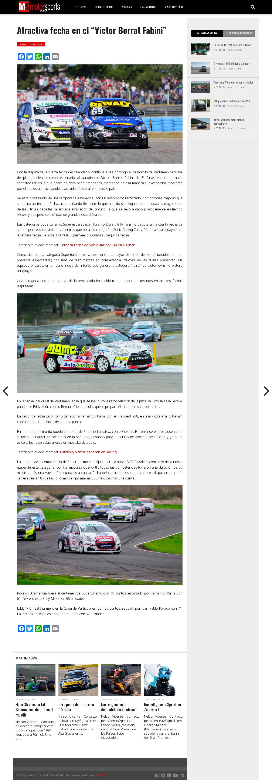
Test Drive (80, 7)
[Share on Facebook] (26, 685)
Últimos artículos (240, 33)
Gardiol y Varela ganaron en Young (88, 452)
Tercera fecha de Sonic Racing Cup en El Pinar (97, 245)
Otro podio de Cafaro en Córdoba (76, 707)
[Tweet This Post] (35, 685)
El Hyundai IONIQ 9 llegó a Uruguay (231, 64)
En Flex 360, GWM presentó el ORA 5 (233, 45)
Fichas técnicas (104, 7)
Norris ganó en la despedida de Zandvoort (119, 707)
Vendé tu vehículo (175, 7)
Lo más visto (209, 33)
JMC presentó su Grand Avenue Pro (232, 101)
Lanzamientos (148, 7)
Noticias (127, 7)
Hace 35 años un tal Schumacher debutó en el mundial (34, 710)
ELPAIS (101, 775)
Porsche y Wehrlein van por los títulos (233, 82)
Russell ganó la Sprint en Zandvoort (162, 707)
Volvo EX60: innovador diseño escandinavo (229, 121)
